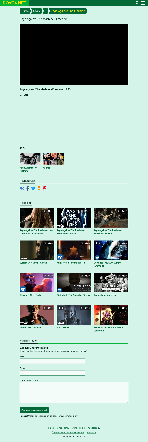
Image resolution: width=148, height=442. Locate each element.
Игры (67, 427)
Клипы (36, 11)
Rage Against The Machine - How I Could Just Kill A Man (36, 232)
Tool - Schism (63, 327)
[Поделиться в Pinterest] (45, 188)
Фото (74, 427)
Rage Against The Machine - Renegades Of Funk (71, 232)
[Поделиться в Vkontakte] (22, 188)
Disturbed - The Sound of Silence (73, 295)
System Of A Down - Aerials (33, 262)
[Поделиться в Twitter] (34, 188)
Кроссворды (94, 427)
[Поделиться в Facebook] (28, 188)
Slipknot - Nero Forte (30, 295)
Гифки (82, 427)
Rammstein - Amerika (105, 295)
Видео (25, 11)
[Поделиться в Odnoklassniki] (39, 188)
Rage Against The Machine (68, 11)
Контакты (91, 432)
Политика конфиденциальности (68, 432)
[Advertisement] (74, 122)
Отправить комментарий (34, 410)
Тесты (59, 427)
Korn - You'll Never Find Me (71, 262)
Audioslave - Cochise (30, 327)
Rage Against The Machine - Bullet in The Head (108, 232)
